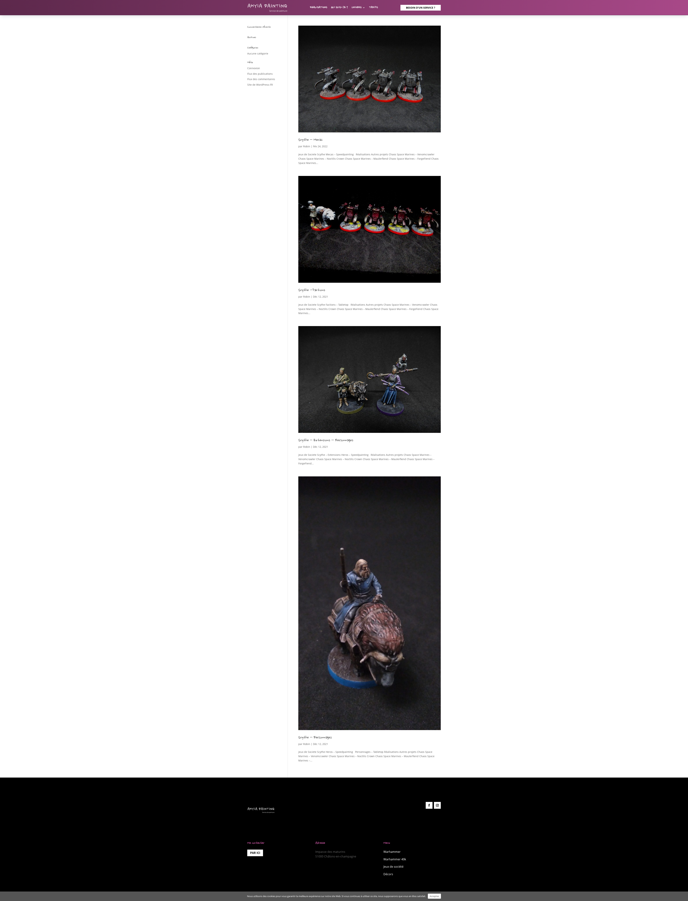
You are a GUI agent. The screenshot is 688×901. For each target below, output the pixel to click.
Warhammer (392, 852)
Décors (388, 874)
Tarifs (373, 7)
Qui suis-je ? (339, 7)
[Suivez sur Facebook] (429, 805)
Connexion (253, 68)
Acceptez (434, 896)
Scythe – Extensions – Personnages (325, 440)
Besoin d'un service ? (420, 7)
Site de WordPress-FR (260, 84)
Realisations (318, 7)
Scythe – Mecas (310, 140)
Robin (306, 146)
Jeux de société (393, 867)
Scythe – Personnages (315, 737)
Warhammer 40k (394, 859)
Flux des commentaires (261, 79)
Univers (357, 7)
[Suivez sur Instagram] (437, 805)
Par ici (255, 853)
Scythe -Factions (311, 290)
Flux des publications (260, 73)
